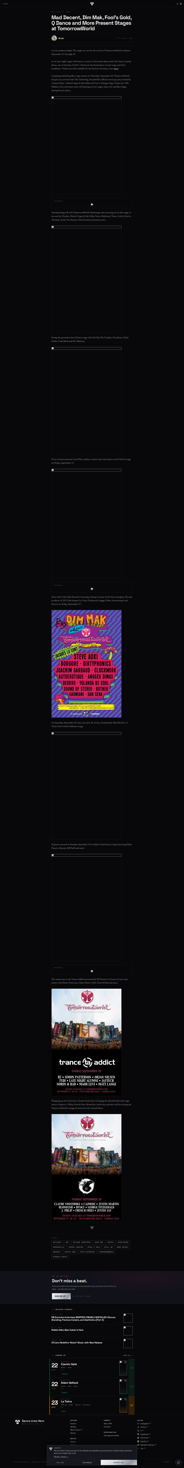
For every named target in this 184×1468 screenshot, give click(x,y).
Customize (87, 1462)
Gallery (73, 1427)
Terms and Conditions (42, 1462)
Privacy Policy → (61, 1456)
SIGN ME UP (61, 1296)
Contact (107, 1427)
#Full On (108, 1247)
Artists (73, 1442)
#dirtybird (123, 1242)
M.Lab (61, 38)
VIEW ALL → (128, 1355)
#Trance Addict (60, 1257)
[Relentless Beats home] (92, 4)
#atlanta (57, 1242)
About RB (108, 1423)
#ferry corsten (76, 1247)
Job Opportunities (111, 1435)
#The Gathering (87, 1252)
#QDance (56, 1252)
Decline (60, 1462)
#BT (67, 1242)
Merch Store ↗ (76, 1430)
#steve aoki (70, 1252)
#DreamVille (59, 1247)
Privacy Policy (22, 1462)
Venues (73, 1445)
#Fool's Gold (94, 1247)
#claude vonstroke (82, 1242)
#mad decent (122, 1247)
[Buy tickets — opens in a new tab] (132, 1368)
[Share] (177, 4)
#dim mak (99, 1242)
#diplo (111, 1242)
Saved (72, 1433)
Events (73, 1423)
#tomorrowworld (106, 1252)
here (116, 69)
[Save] (125, 1362)
